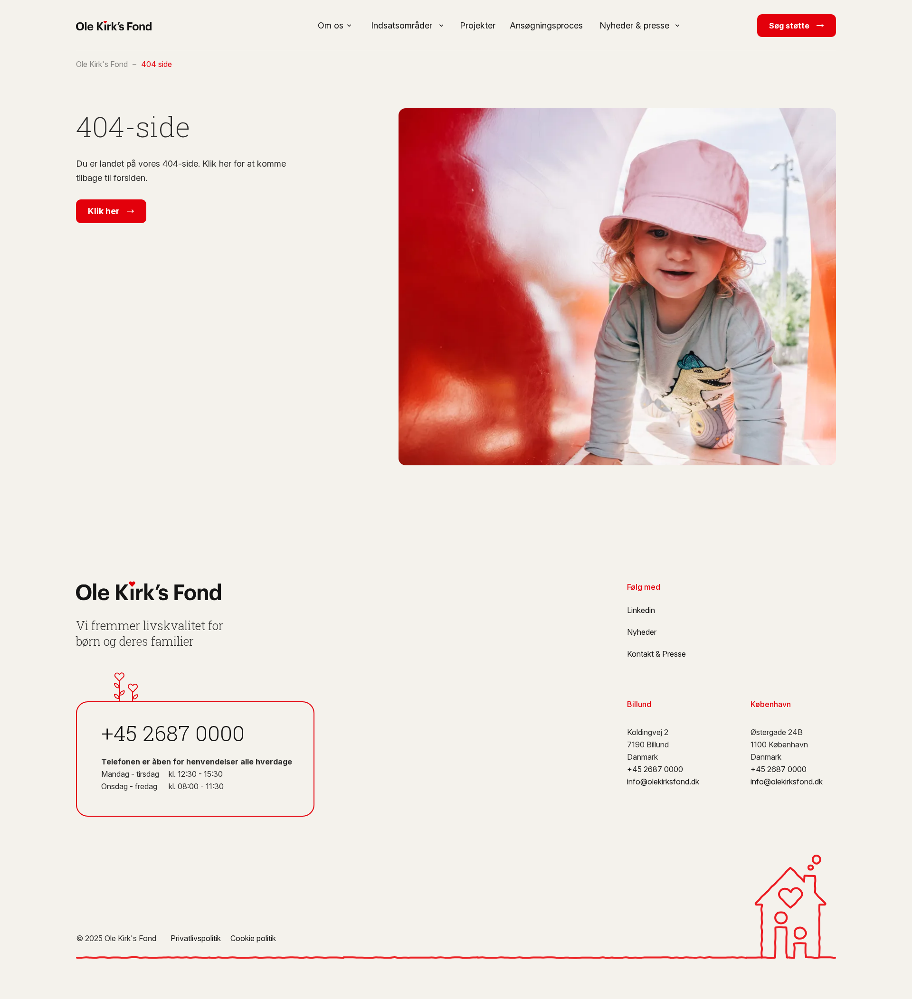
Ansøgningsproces (546, 25)
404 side (156, 64)
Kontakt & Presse (656, 654)
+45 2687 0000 (173, 733)
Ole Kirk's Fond (102, 64)
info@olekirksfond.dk (663, 781)
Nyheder (641, 632)
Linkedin (641, 610)
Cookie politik (253, 938)
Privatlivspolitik (196, 938)
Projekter (477, 25)
